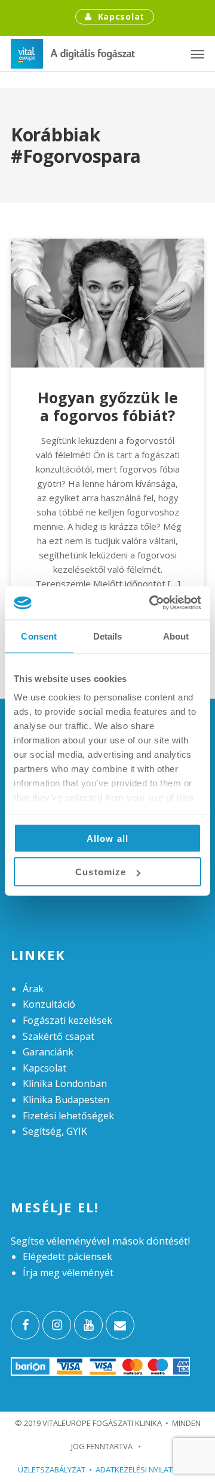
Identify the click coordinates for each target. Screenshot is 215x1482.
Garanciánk (48, 1051)
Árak (33, 988)
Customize (100, 872)
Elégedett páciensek (67, 1256)
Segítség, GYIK (55, 1131)
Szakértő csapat (58, 1036)
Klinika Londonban (65, 1083)
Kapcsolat (121, 16)
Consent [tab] (39, 636)
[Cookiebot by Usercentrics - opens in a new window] (151, 603)
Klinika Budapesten (66, 1099)
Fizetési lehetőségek (68, 1115)
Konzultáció (49, 1004)
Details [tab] (107, 636)
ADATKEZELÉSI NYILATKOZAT (146, 1469)
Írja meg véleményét (68, 1272)
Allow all (107, 838)
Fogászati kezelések (67, 1020)
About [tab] (176, 636)
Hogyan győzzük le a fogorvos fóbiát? (108, 406)
